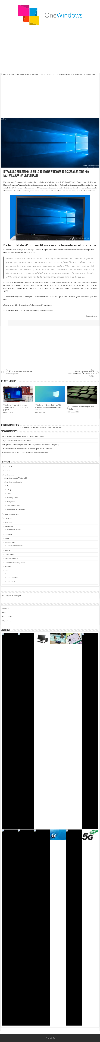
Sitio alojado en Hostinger (11, 596)
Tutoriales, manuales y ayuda (15, 563)
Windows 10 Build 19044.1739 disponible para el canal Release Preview (48, 407)
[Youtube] (51, 1038)
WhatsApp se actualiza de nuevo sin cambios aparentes (19, 372)
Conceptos (8, 518)
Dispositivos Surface (14, 529)
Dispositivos (9, 526)
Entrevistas (8, 534)
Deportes (10, 486)
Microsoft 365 (10, 542)
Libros (9, 494)
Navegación (11, 502)
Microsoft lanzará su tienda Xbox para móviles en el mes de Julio (25, 453)
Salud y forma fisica (13, 505)
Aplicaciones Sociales (14, 482)
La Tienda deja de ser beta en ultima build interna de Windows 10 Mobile (81, 373)
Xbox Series (11, 582)
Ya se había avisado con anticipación (67, 191)
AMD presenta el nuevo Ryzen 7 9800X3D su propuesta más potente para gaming (30, 445)
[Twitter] (48, 1038)
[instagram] (54, 1038)
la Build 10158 (53, 182)
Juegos (7, 538)
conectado (39, 427)
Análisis (7, 471)
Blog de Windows (91, 316)
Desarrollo (8, 522)
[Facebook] (46, 1038)
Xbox (6, 571)
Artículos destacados (12, 514)
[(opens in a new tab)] (10, 731)
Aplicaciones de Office (15, 546)
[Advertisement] (50, 48)
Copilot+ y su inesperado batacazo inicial (16, 440)
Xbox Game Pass (12, 578)
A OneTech (8, 467)
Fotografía (10, 490)
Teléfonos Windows (11, 558)
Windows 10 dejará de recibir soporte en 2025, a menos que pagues (15, 407)
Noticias (11, 74)
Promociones (9, 554)
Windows (8, 567)
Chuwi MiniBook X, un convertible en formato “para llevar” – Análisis (27, 449)
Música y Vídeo (12, 498)
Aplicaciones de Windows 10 (17, 478)
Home (4, 74)
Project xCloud (12, 574)
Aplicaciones (9, 475)
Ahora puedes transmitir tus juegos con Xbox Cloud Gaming (23, 436)
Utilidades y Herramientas (16, 509)
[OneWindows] (50, 15)
